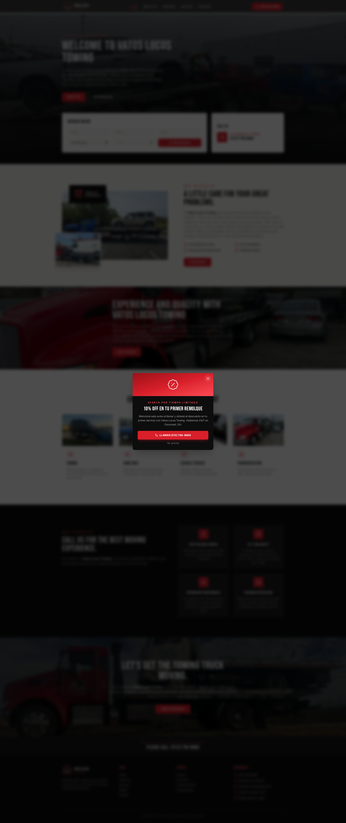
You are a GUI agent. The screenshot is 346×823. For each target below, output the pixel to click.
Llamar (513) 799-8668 (175, 435)
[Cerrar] (208, 378)
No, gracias (173, 443)
